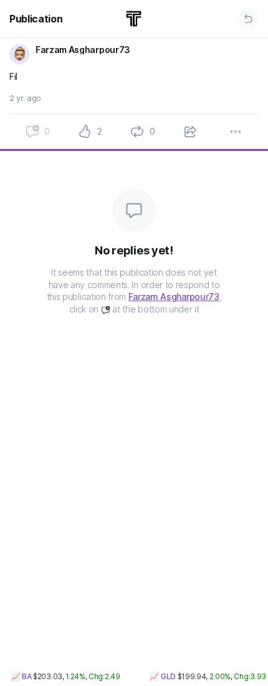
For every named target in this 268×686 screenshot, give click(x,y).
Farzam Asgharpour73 (173, 296)
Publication (35, 19)
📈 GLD (160, 676)
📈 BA (19, 676)
